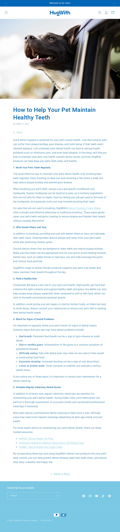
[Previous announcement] (5, 3)
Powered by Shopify (30, 520)
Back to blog (61, 474)
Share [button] (19, 132)
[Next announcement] (114, 3)
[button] (6, 12)
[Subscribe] (56, 495)
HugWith (17, 520)
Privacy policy (46, 520)
